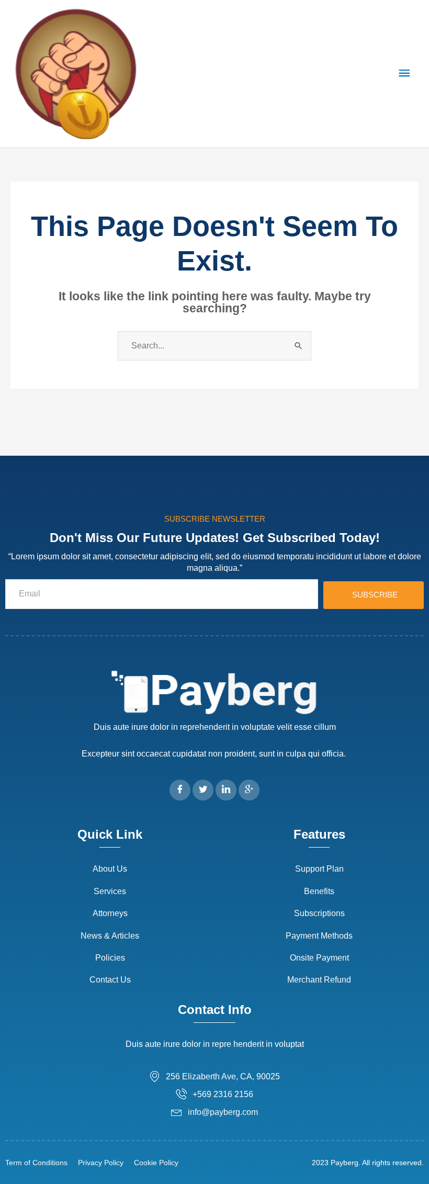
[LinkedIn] (226, 790)
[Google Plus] (249, 790)
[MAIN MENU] (404, 73)
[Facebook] (180, 790)
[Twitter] (203, 790)
